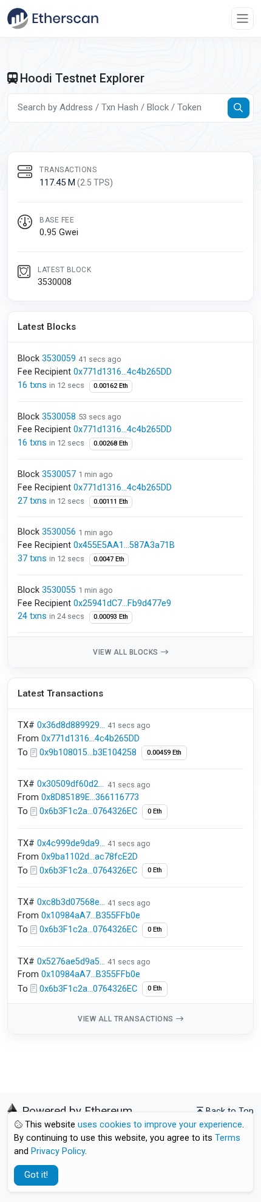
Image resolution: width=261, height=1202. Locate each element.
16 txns (33, 385)
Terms (227, 1138)
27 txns (33, 501)
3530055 (59, 590)
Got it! (36, 1175)
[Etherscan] (52, 18)
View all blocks (125, 652)
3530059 (59, 358)
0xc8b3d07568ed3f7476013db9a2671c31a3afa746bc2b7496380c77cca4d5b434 (71, 902)
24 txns (33, 616)
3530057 (59, 474)
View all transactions (126, 1019)
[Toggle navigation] (242, 18)
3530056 (59, 532)
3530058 (59, 417)
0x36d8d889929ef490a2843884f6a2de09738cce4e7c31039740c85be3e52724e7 (71, 725)
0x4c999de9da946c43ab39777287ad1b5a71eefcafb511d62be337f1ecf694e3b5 (71, 843)
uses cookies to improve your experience (160, 1125)
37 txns (33, 558)
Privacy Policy (58, 1151)
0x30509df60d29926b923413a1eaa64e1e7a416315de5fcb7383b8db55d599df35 (71, 784)
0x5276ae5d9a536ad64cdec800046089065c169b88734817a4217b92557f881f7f (71, 962)
